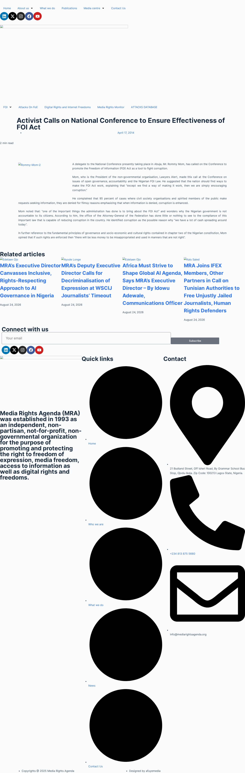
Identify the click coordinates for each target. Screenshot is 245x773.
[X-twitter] (12, 16)
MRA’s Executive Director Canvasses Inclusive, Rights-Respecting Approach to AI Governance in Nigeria (30, 280)
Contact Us (118, 8)
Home (7, 8)
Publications (69, 8)
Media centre (92, 8)
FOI (5, 107)
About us (23, 8)
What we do (47, 8)
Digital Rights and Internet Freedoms (67, 107)
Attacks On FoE (28, 107)
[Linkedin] (4, 16)
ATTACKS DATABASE (144, 107)
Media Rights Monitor (110, 107)
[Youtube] (37, 16)
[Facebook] (29, 16)
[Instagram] (21, 16)
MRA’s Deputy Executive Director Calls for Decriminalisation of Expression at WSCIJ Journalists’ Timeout (90, 280)
